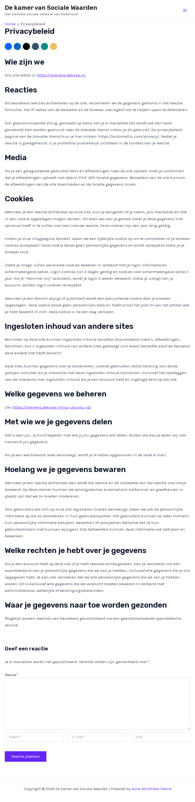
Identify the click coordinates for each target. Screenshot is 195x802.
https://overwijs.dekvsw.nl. (61, 75)
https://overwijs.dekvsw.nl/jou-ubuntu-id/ (51, 407)
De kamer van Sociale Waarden (51, 7)
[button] (8, 46)
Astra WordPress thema (151, 789)
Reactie (12, 675)
